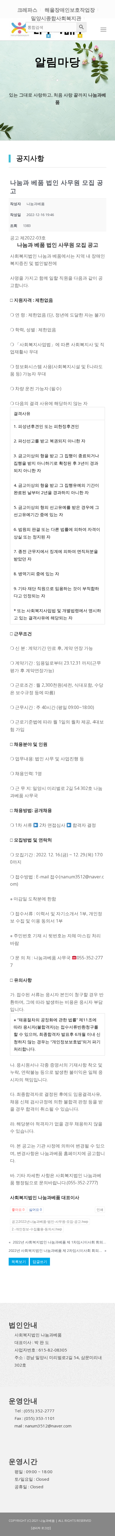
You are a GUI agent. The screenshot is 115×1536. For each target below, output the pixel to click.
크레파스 (27, 9)
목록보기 (18, 1261)
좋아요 (18, 1210)
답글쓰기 (40, 1261)
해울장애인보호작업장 (70, 9)
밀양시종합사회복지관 (56, 18)
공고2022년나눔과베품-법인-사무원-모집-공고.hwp (50, 1222)
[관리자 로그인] (41, 1528)
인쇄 (100, 1210)
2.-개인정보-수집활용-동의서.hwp (37, 1229)
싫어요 (35, 1210)
